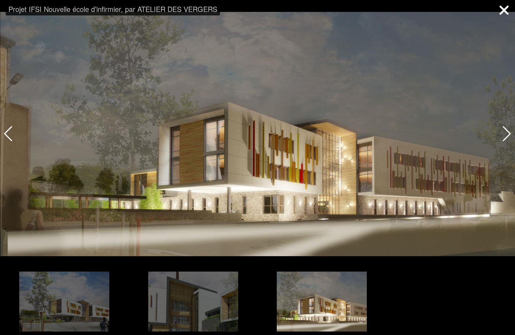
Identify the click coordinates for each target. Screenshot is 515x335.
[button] (506, 134)
